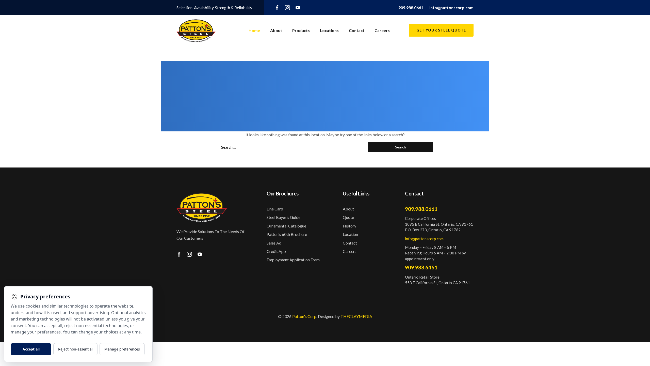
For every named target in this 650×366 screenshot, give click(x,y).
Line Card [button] (275, 208)
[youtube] (297, 7)
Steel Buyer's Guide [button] (283, 217)
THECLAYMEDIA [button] (356, 316)
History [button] (349, 225)
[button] (410, 7)
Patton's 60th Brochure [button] (287, 234)
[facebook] (277, 7)
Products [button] (301, 30)
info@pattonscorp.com (424, 238)
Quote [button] (348, 217)
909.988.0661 (421, 209)
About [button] (276, 30)
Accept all (31, 349)
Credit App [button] (276, 251)
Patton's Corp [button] (304, 316)
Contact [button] (356, 30)
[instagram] (287, 7)
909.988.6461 (421, 267)
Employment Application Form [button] (293, 259)
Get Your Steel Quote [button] (441, 30)
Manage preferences (122, 349)
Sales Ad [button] (274, 242)
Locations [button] (329, 30)
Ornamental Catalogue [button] (286, 225)
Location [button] (350, 234)
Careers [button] (382, 30)
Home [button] (254, 30)
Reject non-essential (75, 349)
